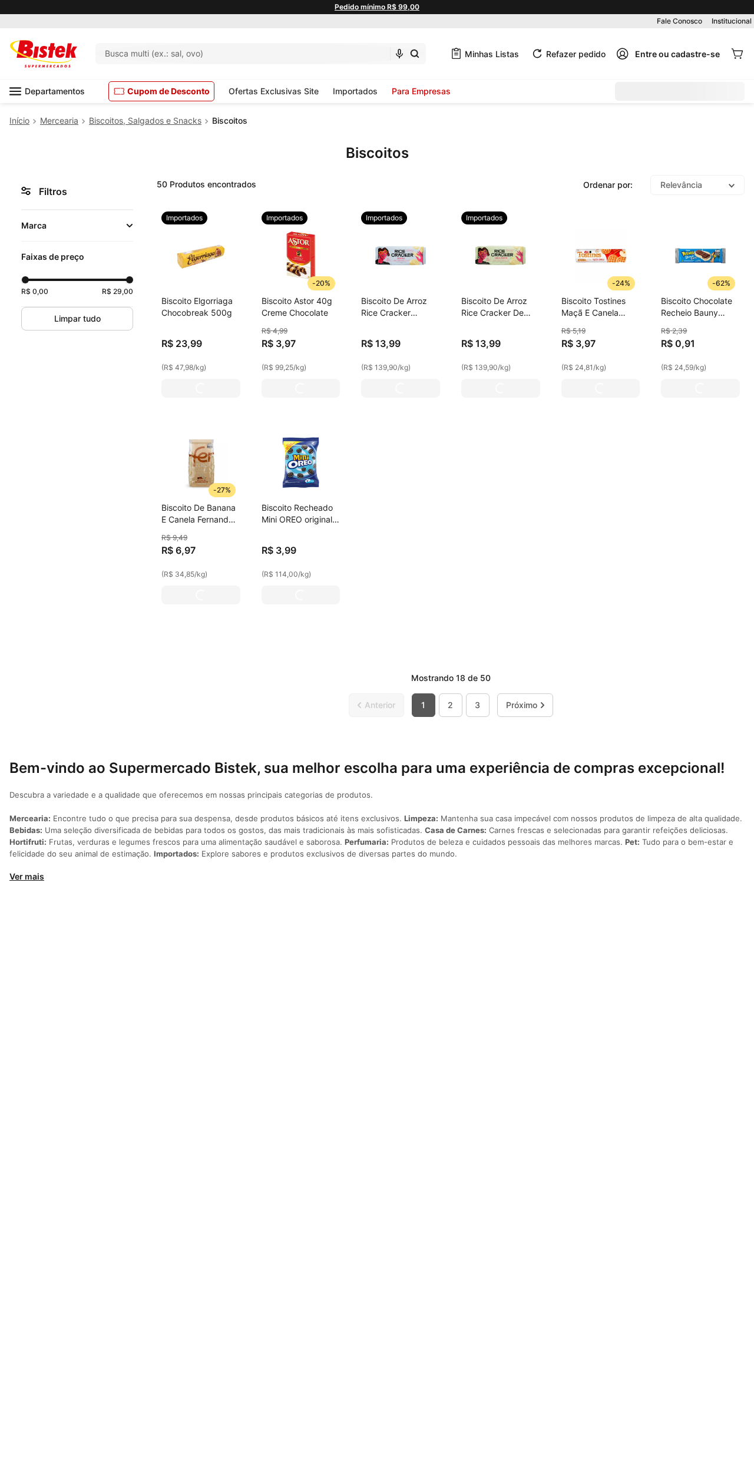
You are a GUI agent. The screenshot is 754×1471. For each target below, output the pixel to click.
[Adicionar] (200, 388)
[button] (77, 226)
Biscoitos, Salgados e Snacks (145, 120)
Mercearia (59, 120)
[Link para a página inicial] (19, 121)
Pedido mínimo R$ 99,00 (377, 6)
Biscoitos (229, 120)
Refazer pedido (576, 54)
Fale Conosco (679, 20)
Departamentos (55, 91)
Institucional (732, 20)
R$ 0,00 (34, 291)
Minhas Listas (492, 54)
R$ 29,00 (117, 291)
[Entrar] (668, 53)
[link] (184, 217)
